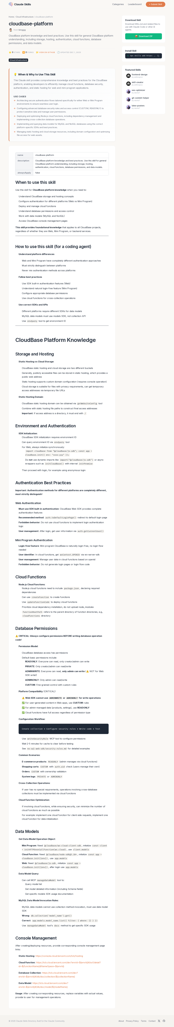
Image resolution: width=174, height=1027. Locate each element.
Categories (118, 4)
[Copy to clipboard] (158, 55)
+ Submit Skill (155, 4)
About (121, 1021)
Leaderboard (135, 4)
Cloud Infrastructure (24, 17)
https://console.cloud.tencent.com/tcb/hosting (59, 956)
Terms (143, 1021)
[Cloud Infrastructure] (18, 60)
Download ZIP (143, 36)
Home (11, 17)
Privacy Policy (132, 1021)
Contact (152, 1021)
